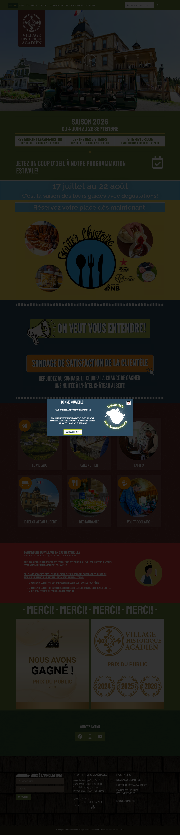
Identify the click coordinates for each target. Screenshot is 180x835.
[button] (128, 403)
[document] (90, 417)
